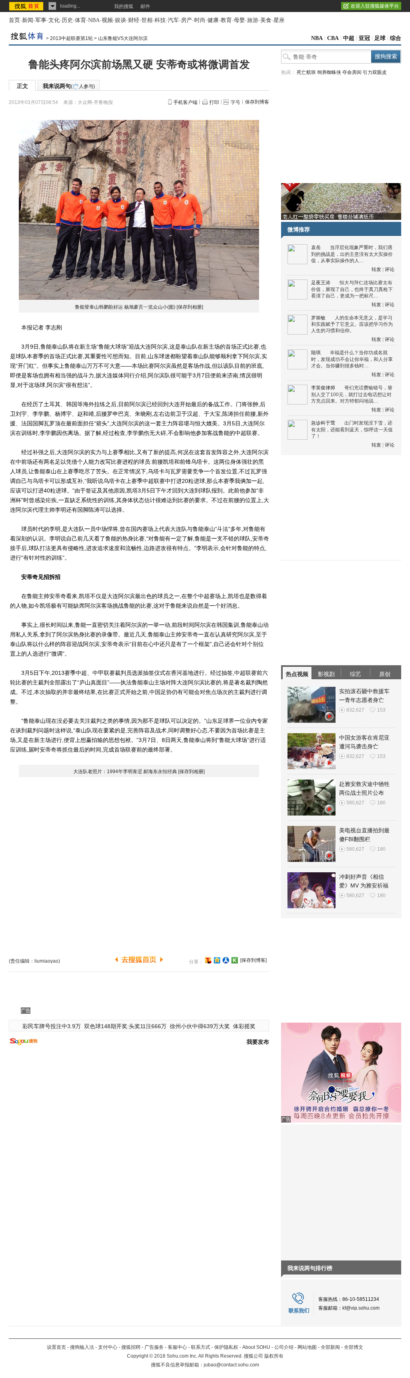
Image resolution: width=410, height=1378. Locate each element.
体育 (80, 20)
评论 (389, 269)
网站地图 (307, 1347)
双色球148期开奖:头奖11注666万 (125, 1026)
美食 (265, 20)
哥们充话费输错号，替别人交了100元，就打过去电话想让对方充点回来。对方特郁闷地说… (351, 394)
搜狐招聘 (131, 1347)
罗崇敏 (318, 318)
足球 (380, 38)
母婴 (239, 20)
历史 (67, 20)
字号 (235, 102)
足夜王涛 (320, 282)
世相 (147, 20)
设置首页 (56, 1347)
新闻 (27, 20)
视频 (107, 20)
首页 (14, 20)
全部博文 (353, 1347)
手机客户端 (185, 102)
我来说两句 (69, 86)
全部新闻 (330, 1347)
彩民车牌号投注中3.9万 (51, 1026)
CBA (333, 38)
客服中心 (177, 1347)
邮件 (145, 6)
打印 (214, 102)
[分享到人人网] (226, 960)
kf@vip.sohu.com (361, 1308)
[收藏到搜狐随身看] (234, 960)
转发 (376, 269)
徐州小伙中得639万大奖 (200, 1026)
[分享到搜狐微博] (208, 960)
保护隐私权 (226, 1347)
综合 (395, 38)
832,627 (355, 710)
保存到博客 (257, 102)
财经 (133, 20)
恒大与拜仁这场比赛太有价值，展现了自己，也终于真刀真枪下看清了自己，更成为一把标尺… (352, 289)
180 (381, 803)
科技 (160, 20)
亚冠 (364, 38)
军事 (40, 20)
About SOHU (256, 1347)
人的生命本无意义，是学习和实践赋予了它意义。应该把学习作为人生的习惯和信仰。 (352, 324)
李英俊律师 (323, 388)
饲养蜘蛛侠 (329, 72)
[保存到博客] (253, 960)
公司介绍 (283, 1347)
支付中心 (107, 1347)
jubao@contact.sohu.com (231, 1365)
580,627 (355, 803)
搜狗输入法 (82, 1347)
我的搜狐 (123, 6)
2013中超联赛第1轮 (71, 38)
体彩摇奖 (244, 1026)
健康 (213, 20)
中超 (348, 38)
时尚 (199, 20)
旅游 (252, 20)
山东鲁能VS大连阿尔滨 (123, 38)
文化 (54, 20)
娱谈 (120, 20)
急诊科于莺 (323, 423)
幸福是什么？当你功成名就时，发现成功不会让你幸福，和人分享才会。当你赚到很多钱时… (352, 359)
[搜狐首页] (27, 6)
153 (381, 710)
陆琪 (316, 352)
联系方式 (200, 1347)
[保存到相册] (190, 307)
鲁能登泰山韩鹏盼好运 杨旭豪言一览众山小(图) (125, 307)
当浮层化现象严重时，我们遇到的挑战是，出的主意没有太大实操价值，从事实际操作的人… (352, 254)
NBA (94, 20)
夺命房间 (352, 72)
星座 (279, 20)
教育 (226, 20)
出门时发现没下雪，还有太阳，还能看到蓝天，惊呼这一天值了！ (352, 429)
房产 (186, 20)
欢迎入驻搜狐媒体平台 (375, 6)
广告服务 (154, 1347)
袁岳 (316, 247)
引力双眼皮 (375, 72)
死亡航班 (306, 72)
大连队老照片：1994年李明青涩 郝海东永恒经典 (125, 771)
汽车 (173, 20)
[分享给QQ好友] (217, 960)
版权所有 (273, 1356)
